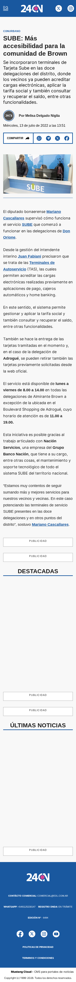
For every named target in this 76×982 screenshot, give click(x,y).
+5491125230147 (19, 906)
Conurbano (11, 31)
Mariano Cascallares (50, 524)
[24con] (31, 8)
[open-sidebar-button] (5, 8)
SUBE (27, 224)
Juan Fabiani (29, 256)
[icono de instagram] (70, 8)
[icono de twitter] (58, 8)
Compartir (15, 138)
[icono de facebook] (20, 934)
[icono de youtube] (56, 934)
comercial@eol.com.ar (38, 896)
